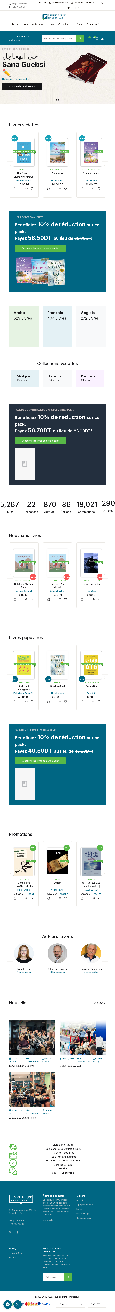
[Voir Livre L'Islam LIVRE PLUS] (26, 898)
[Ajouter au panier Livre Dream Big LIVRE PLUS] (48, 701)
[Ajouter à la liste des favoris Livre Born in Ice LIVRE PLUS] (99, 188)
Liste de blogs (82, 1213)
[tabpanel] (57, 70)
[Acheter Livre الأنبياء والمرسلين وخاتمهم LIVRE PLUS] (91, 862)
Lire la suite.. (48, 1220)
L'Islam (23, 882)
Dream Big (57, 686)
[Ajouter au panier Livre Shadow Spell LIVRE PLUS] (14, 701)
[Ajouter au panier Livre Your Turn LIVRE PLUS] (82, 701)
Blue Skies (23, 173)
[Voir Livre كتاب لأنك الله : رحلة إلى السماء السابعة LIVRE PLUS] (60, 898)
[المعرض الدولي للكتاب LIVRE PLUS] (83, 1038)
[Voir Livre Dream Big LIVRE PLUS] (60, 701)
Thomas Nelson (57, 683)
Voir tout (99, 1002)
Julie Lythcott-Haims (91, 693)
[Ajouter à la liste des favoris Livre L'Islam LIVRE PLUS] (31, 898)
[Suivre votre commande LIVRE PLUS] (103, 2)
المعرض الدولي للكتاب (70, 1065)
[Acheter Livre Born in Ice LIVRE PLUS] (91, 152)
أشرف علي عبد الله (91, 890)
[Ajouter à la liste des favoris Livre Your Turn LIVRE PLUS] (99, 701)
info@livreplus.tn (16, 1220)
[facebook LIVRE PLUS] (45, 2)
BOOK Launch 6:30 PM (21, 1065)
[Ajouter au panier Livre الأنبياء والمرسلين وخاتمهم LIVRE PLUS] (82, 898)
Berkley (91, 170)
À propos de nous (33, 24)
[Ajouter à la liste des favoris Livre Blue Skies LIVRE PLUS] (31, 188)
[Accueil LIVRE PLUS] (49, 17)
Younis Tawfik (24, 890)
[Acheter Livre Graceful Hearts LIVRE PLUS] (57, 152)
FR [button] (75, 8)
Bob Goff (57, 693)
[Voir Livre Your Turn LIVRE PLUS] (93, 701)
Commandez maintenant (22, 86)
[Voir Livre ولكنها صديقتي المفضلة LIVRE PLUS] (26, 599)
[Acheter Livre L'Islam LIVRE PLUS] (23, 862)
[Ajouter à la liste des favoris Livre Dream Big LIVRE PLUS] (65, 701)
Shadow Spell (24, 686)
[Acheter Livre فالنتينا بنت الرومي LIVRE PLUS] (57, 563)
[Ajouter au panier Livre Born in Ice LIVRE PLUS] (82, 188)
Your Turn (91, 686)
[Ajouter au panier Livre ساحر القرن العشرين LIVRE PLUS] (82, 599)
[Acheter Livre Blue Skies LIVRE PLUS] (23, 152)
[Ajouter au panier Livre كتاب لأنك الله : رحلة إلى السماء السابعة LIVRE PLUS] (48, 898)
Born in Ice (91, 173)
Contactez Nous (94, 24)
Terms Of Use (15, 1253)
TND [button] (67, 8)
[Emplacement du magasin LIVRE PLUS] (97, 2)
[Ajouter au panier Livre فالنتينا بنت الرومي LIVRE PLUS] (48, 599)
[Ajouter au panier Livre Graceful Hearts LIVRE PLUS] (48, 188)
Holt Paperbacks (91, 683)
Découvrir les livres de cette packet (40, 248)
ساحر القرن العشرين (91, 584)
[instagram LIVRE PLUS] (40, 2)
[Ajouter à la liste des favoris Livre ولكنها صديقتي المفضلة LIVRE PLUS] (31, 599)
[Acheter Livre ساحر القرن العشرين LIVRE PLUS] (91, 563)
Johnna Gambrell (24, 591)
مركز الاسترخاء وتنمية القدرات (91, 879)
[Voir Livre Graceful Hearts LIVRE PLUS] (60, 188)
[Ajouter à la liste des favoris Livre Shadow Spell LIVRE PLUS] (31, 701)
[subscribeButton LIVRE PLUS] (68, 1277)
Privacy (12, 1257)
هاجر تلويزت (91, 591)
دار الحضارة (57, 879)
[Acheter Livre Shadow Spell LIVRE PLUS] (23, 665)
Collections (64, 24)
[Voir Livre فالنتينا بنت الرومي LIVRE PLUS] (60, 599)
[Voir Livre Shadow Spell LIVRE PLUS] (26, 701)
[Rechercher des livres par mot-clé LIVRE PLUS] (80, 38)
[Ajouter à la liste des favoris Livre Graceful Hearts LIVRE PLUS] (65, 188)
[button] (91, 38)
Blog (79, 24)
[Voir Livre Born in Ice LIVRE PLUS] (93, 188)
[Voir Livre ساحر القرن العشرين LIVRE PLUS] (93, 599)
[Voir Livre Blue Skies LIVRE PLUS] (26, 188)
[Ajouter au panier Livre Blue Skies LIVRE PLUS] (14, 188)
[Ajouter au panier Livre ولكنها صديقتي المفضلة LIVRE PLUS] (14, 599)
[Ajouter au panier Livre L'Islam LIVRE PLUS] (14, 898)
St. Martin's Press (24, 170)
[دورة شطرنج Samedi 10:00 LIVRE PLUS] (32, 1090)
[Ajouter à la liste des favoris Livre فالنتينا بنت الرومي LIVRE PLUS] (65, 599)
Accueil (16, 24)
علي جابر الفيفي (57, 890)
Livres (50, 24)
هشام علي (57, 591)
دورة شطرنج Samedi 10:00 (22, 1117)
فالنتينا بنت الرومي (57, 584)
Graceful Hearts (57, 173)
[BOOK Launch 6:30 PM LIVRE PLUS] (32, 1038)
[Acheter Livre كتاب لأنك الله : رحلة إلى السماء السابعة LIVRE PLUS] (57, 862)
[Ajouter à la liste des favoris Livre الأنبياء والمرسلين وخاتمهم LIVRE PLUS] (99, 898)
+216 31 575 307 (16, 1224)
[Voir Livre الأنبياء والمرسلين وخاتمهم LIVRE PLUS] (93, 898)
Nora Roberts (24, 180)
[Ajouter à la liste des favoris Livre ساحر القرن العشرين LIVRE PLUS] (99, 599)
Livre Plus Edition (23, 580)
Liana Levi (23, 879)
